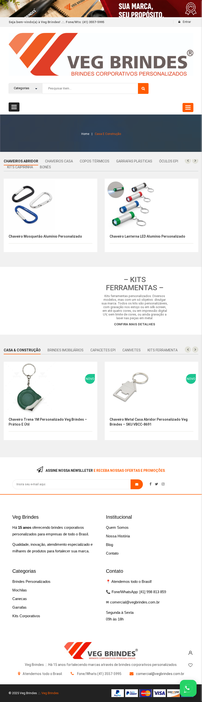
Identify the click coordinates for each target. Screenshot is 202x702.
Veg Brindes (50, 693)
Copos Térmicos (94, 161)
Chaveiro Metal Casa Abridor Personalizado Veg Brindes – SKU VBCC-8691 (148, 421)
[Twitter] (156, 484)
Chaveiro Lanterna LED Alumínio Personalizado (147, 236)
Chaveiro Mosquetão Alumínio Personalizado (45, 236)
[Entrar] (190, 651)
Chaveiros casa (59, 161)
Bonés (45, 167)
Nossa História (118, 536)
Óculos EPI (168, 161)
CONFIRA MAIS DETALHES (134, 324)
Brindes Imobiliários (66, 350)
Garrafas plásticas (134, 161)
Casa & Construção (22, 350)
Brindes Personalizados (31, 581)
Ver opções (103, 192)
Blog (109, 545)
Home (85, 134)
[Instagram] (163, 484)
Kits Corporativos (26, 616)
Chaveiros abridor (21, 161)
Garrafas (19, 607)
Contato (112, 553)
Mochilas (19, 590)
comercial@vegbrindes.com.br (160, 674)
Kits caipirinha (20, 167)
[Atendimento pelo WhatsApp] (188, 688)
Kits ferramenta (163, 350)
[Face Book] (151, 484)
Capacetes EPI (103, 350)
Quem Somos (117, 527)
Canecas (19, 599)
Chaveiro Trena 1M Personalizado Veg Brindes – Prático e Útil (48, 421)
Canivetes (131, 350)
